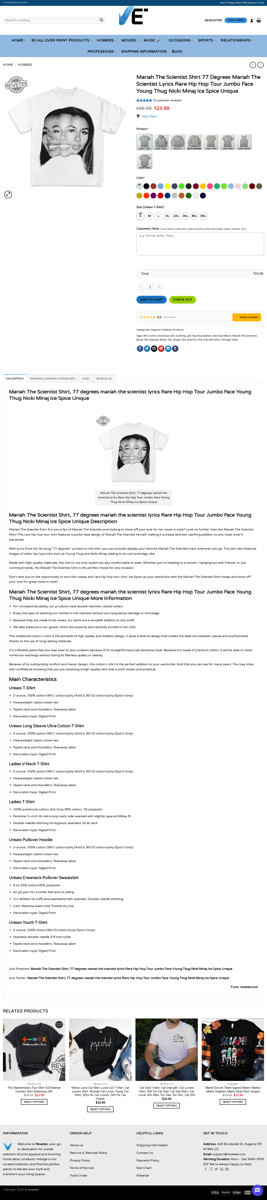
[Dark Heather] (175, 186)
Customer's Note (147, 228)
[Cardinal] (154, 186)
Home (17, 40)
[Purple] (154, 196)
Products (178, 329)
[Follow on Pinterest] (221, 1169)
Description (14, 378)
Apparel (155, 329)
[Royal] (168, 196)
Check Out (182, 299)
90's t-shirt (149, 335)
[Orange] (146, 196)
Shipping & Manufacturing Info (52, 378)
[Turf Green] (189, 196)
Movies (128, 40)
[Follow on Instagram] (211, 1169)
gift (189, 335)
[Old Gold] (139, 196)
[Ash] (139, 186)
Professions (101, 51)
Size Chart (149, 116)
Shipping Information (144, 51)
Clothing (181, 335)
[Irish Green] (217, 186)
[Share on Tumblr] (175, 348)
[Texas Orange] (182, 196)
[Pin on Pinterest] (161, 348)
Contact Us (144, 1153)
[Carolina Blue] (161, 186)
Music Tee (166, 339)
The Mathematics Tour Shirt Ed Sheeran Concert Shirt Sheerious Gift (34, 1089)
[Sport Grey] (175, 196)
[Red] (161, 196)
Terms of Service (82, 1168)
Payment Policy (147, 1160)
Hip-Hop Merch (222, 335)
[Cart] (258, 20)
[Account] (252, 20)
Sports (205, 40)
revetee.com (249, 987)
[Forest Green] (189, 186)
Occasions (179, 40)
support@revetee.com (15, 3)
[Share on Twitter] (147, 348)
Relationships (235, 40)
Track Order (79, 1176)
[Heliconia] (210, 186)
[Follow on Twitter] (216, 1169)
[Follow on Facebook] (206, 1169)
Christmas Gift (166, 335)
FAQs (85, 378)
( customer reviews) (167, 100)
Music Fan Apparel (147, 339)
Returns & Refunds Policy (88, 1153)
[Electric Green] (182, 186)
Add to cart (151, 300)
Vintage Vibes (229, 339)
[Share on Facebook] (140, 348)
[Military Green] (259, 186)
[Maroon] (252, 186)
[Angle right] (260, 65)
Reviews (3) (104, 378)
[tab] (15, 378)
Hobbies (105, 40)
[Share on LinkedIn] (168, 348)
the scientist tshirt (209, 339)
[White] (196, 196)
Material (142, 1176)
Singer (177, 339)
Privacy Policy (80, 1160)
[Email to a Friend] (154, 348)
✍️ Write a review (247, 317)
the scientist (189, 339)
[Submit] (101, 20)
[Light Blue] (231, 186)
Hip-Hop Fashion (202, 335)
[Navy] (203, 196)
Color (140, 178)
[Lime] (245, 186)
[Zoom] (8, 194)
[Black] (146, 186)
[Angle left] (253, 65)
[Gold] (203, 186)
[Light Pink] (238, 186)
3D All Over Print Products (60, 40)
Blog (177, 51)
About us (76, 1145)
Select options (34, 1101)
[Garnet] (196, 186)
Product (142, 129)
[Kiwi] (224, 186)
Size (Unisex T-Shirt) (150, 207)
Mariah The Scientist (244, 335)
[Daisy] (168, 186)
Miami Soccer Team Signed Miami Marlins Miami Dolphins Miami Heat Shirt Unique (233, 1089)
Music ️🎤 (152, 40)
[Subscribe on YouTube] (227, 1169)
